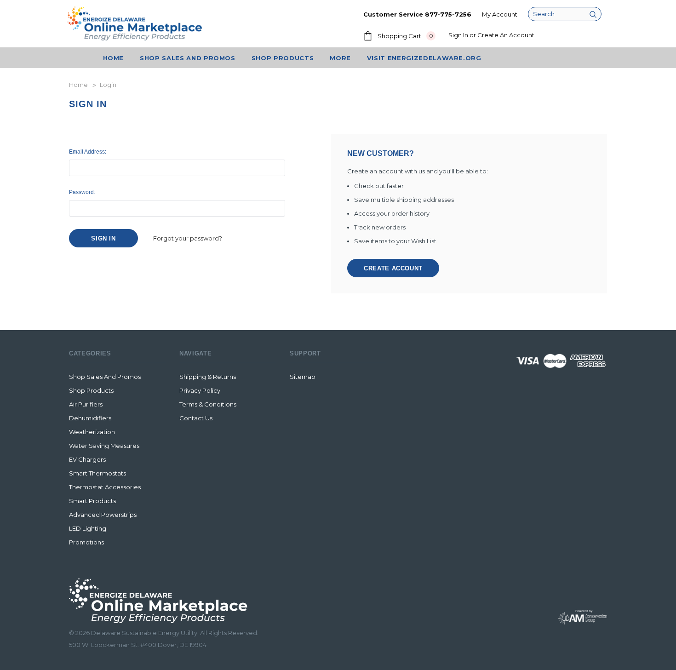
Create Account (393, 268)
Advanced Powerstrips (103, 514)
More (340, 58)
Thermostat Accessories (105, 487)
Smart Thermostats (97, 473)
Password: (82, 192)
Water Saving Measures (104, 445)
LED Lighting (87, 528)
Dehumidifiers (90, 418)
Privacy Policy (199, 390)
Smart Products (92, 500)
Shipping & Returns (207, 376)
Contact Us (195, 418)
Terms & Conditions (207, 404)
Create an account (505, 35)
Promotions (86, 542)
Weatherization (92, 431)
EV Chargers (87, 459)
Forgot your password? (187, 238)
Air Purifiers (86, 404)
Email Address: (87, 152)
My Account (499, 14)
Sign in (458, 35)
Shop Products (283, 58)
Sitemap (302, 376)
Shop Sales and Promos (105, 376)
